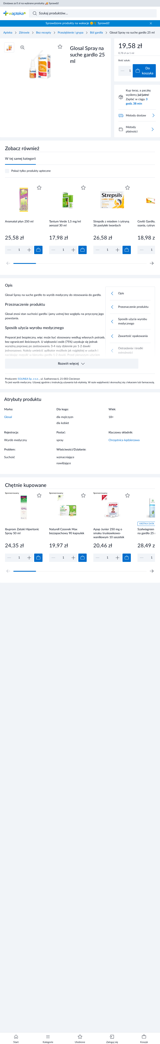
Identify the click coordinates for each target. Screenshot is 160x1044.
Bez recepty (43, 32)
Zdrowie (24, 32)
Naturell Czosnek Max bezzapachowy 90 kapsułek (66, 531)
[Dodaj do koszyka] (38, 250)
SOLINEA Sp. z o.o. (28, 379)
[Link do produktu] (23, 219)
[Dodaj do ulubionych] (60, 46)
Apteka (7, 32)
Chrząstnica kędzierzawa (124, 440)
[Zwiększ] (29, 250)
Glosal (8, 417)
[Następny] (151, 263)
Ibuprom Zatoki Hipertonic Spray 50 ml (22, 531)
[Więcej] (152, 129)
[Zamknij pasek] (150, 23)
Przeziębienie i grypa (70, 32)
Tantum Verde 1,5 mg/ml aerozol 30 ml (65, 223)
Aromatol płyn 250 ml (19, 221)
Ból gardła (96, 32)
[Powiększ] (22, 47)
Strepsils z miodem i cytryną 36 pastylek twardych (111, 223)
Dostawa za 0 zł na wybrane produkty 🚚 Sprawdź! (31, 3)
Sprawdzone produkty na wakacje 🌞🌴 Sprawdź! (78, 23)
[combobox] (93, 13)
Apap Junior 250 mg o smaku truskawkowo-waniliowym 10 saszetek (108, 533)
